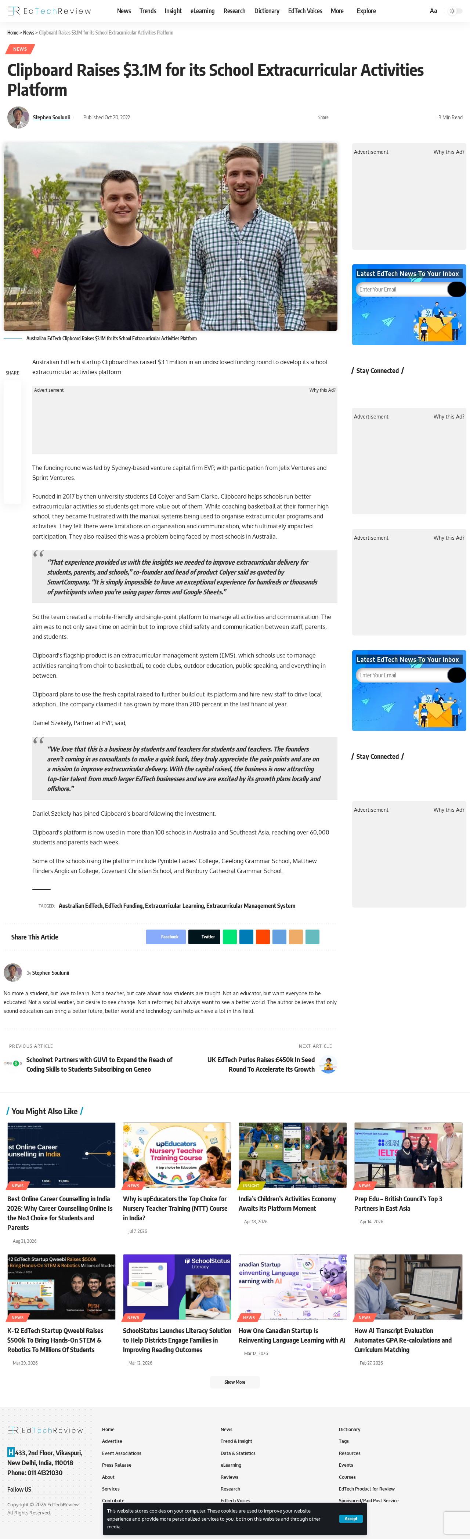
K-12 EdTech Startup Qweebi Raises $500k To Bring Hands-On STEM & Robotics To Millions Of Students (55, 1340)
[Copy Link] (416, 117)
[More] (427, 117)
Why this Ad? (323, 390)
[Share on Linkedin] (370, 117)
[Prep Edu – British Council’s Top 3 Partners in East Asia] (408, 1155)
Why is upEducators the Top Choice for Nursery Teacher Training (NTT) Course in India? (175, 1208)
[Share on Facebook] (336, 117)
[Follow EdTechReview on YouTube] (401, 387)
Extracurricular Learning (174, 905)
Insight (251, 1186)
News (20, 49)
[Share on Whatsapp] (359, 117)
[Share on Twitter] (348, 117)
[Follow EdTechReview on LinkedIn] (439, 387)
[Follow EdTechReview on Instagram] (420, 387)
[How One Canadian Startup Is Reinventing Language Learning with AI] (293, 1286)
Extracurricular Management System (251, 905)
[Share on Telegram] (393, 117)
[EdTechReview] (49, 11)
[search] (421, 11)
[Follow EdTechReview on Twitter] (381, 387)
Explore (366, 11)
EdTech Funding (123, 905)
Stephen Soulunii (51, 117)
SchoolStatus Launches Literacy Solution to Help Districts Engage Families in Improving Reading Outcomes (177, 1340)
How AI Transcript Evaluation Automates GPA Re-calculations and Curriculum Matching (403, 1340)
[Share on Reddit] (382, 117)
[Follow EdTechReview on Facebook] (362, 387)
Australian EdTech (80, 905)
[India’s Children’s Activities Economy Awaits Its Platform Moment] (293, 1155)
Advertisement (49, 390)
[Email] (405, 117)
